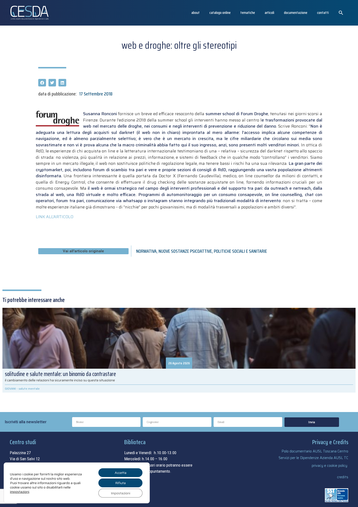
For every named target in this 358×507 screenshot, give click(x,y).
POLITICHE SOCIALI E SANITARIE (240, 251)
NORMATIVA (146, 251)
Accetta (120, 472)
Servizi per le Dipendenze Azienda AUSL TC (313, 458)
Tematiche (247, 12)
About (195, 12)
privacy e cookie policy (329, 466)
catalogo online (220, 12)
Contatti (323, 12)
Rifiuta (120, 483)
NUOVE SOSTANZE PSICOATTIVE (185, 251)
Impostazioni (120, 493)
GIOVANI (10, 388)
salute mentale (29, 388)
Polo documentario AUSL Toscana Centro (315, 451)
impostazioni (19, 491)
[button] (341, 12)
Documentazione (295, 12)
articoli (269, 12)
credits (342, 477)
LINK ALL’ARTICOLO (54, 217)
